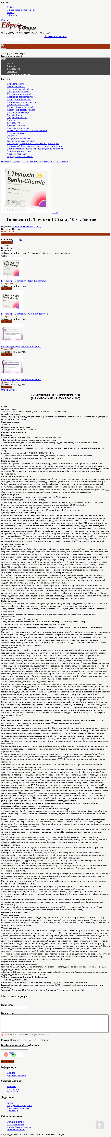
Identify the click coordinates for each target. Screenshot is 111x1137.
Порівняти (6, 250)
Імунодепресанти (15, 84)
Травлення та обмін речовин (21, 141)
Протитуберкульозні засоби (20, 107)
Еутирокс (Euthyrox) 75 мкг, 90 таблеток (21, 346)
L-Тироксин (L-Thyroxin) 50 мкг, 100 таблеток (24, 281)
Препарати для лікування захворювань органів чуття (33, 143)
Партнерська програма (18, 1108)
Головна (5, 161)
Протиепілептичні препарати (21, 102)
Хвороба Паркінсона (17, 117)
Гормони (11, 66)
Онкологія (12, 71)
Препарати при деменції (19, 94)
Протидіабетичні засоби (19, 99)
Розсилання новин (16, 1129)
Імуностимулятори (16, 86)
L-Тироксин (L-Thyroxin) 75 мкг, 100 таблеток (45, 161)
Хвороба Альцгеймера (18, 112)
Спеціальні (12, 1110)
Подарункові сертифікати (19, 1105)
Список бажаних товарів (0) (21, 10)
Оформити (12, 15)
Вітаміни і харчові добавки (20, 89)
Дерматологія (13, 69)
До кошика (6, 288)
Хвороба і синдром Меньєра (21, 110)
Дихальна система (16, 125)
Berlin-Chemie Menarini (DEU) (26, 226)
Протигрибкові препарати (20, 97)
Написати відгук (62, 253)
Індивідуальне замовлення (20, 156)
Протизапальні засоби (18, 104)
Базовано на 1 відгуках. (39, 253)
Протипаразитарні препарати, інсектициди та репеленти (35, 148)
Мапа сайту (12, 1091)
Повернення (13, 1089)
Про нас (11, 1073)
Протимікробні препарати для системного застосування (34, 146)
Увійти (4, 20)
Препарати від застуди (18, 91)
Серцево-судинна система (20, 151)
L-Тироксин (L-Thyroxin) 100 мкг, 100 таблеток (24, 314)
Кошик (10, 12)
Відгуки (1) (12, 390)
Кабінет (11, 7)
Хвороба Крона (14, 115)
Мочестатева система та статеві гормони (27, 130)
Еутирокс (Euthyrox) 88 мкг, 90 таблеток (21, 379)
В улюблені (6, 248)
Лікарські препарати (17, 154)
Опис (4, 390)
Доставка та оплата (16, 1075)
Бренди (10, 1103)
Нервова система (15, 133)
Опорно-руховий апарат (19, 74)
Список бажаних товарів (19, 1127)
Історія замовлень (15, 1124)
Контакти (11, 1086)
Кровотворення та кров (18, 128)
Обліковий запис (15, 1122)
